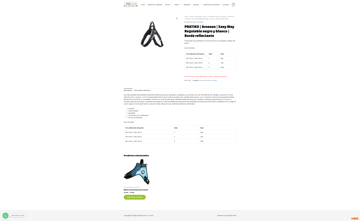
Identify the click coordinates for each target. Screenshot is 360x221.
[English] (355, 218)
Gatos (177, 5)
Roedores (187, 5)
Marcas (196, 5)
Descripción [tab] (128, 90)
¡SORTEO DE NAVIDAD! (211, 5)
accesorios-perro (201, 16)
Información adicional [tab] (142, 90)
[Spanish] (357, 218)
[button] (176, 18)
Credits (150, 215)
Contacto (226, 5)
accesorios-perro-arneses (217, 16)
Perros (167, 5)
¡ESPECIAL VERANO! (155, 5)
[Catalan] (352, 218)
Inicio (143, 5)
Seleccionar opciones (134, 197)
